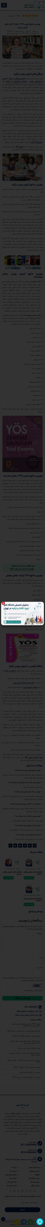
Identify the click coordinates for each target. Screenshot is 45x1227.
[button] (3, 603)
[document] (22, 613)
